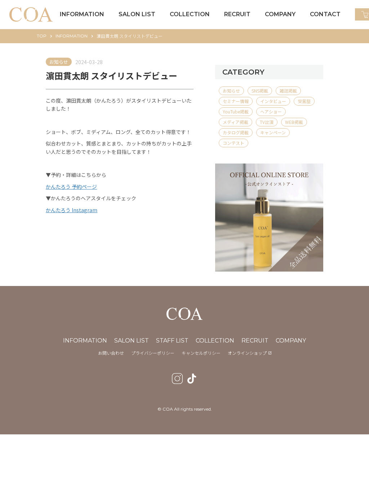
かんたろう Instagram (71, 210)
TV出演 (267, 122)
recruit (254, 341)
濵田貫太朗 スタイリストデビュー (130, 36)
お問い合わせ (111, 353)
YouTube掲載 (236, 111)
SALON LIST (131, 341)
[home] (31, 14)
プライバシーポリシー (152, 353)
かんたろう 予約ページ (71, 186)
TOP (41, 36)
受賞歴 (304, 101)
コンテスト (233, 143)
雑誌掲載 (288, 91)
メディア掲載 (235, 122)
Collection (215, 341)
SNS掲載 (260, 91)
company (291, 341)
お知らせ (58, 61)
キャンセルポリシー (201, 353)
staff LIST (172, 341)
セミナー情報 (236, 101)
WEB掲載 (294, 122)
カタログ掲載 (236, 132)
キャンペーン (273, 132)
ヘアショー (271, 111)
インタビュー (273, 101)
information (71, 36)
